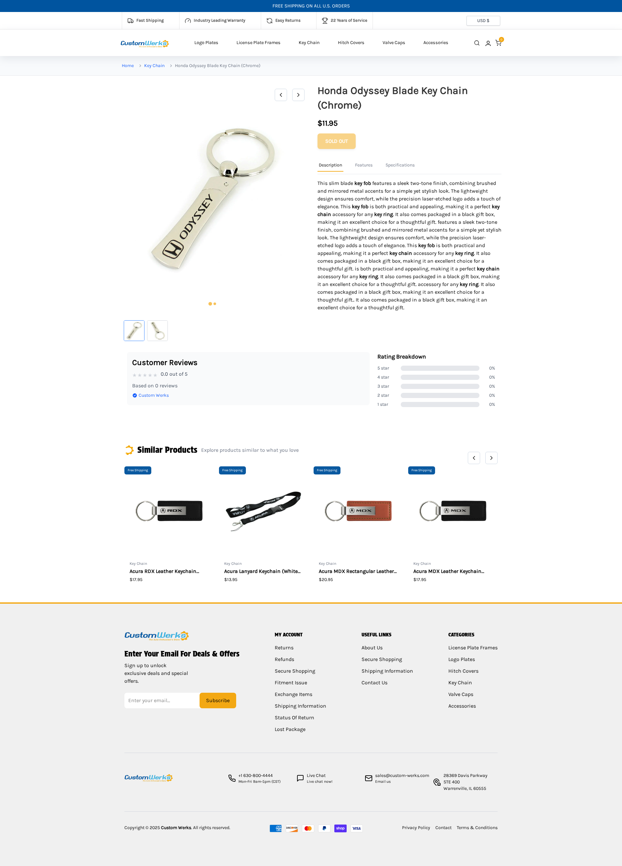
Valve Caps (394, 42)
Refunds (284, 659)
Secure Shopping (295, 671)
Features (364, 165)
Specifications (400, 165)
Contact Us (374, 682)
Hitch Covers (351, 42)
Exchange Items (293, 694)
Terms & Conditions (477, 827)
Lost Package (290, 729)
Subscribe (218, 700)
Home (128, 65)
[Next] (298, 95)
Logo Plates (206, 42)
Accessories (435, 42)
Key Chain (309, 42)
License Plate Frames (258, 42)
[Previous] (281, 95)
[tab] (210, 304)
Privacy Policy (416, 827)
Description (330, 165)
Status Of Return (294, 717)
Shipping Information (300, 706)
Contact (443, 827)
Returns (284, 647)
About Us (372, 647)
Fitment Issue (291, 682)
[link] (487, 43)
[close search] (477, 43)
